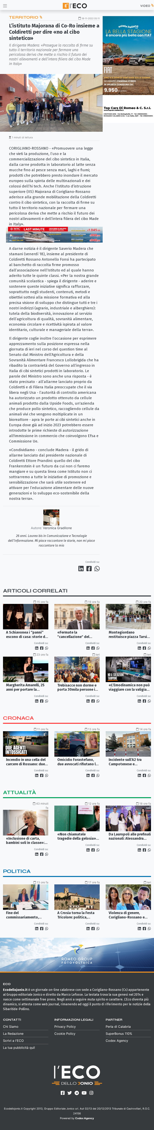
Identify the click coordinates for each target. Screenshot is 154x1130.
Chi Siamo (10, 1027)
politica (17, 871)
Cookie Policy (64, 1034)
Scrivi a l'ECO (13, 1041)
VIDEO (145, 6)
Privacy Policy (65, 1027)
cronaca (18, 718)
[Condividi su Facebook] (90, 568)
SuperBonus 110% (119, 1034)
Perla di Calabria (118, 1027)
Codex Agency (117, 1041)
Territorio (24, 17)
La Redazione (13, 1034)
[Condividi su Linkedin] (82, 568)
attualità (19, 792)
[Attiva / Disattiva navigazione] (5, 6)
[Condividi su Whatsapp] (97, 568)
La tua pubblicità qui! (19, 1048)
